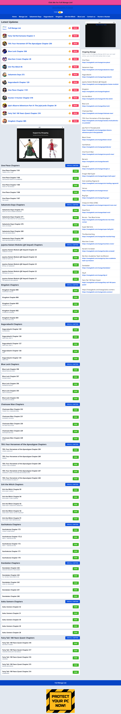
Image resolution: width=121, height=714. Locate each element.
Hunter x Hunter (104, 17)
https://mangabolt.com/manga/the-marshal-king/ (98, 236)
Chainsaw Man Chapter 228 (12, 438)
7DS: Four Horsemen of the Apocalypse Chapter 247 (21, 471)
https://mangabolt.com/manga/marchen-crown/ (98, 244)
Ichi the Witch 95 (15, 67)
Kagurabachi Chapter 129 (18, 82)
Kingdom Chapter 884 (10, 297)
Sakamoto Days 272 (16, 74)
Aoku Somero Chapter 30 (11, 620)
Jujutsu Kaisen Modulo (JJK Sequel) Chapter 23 (19, 264)
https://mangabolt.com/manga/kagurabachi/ (97, 77)
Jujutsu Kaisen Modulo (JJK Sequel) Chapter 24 (19, 257)
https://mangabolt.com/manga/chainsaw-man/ (97, 113)
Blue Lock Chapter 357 (10, 376)
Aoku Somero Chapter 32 (11, 607)
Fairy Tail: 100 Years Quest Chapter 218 (24, 113)
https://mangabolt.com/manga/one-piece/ (96, 62)
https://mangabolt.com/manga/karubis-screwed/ (98, 251)
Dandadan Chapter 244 (11, 568)
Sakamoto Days (35, 17)
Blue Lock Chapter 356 (10, 384)
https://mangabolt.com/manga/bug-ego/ (95, 198)
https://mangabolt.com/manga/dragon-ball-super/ (99, 176)
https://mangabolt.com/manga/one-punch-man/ (98, 154)
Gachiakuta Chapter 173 (11, 529)
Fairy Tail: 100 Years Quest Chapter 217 (16, 650)
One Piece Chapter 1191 (18, 90)
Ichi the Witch (70, 17)
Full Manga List (14, 28)
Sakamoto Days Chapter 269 (12, 231)
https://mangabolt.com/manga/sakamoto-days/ (98, 70)
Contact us (91, 17)
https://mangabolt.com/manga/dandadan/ (96, 268)
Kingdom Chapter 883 (10, 303)
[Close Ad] (62, 127)
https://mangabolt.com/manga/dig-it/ (94, 275)
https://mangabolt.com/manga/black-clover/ (97, 140)
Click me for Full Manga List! (60, 2)
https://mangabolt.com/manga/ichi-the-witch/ (97, 99)
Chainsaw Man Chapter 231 (12, 416)
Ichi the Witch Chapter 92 (11, 511)
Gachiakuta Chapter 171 (11, 551)
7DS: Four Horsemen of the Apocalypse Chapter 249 (21, 456)
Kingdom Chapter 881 (10, 318)
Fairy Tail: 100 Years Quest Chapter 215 (16, 664)
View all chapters (72, 165)
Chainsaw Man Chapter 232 (12, 409)
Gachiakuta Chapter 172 (11, 544)
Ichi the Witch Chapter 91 (11, 518)
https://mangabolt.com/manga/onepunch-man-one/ (99, 205)
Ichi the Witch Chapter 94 (11, 496)
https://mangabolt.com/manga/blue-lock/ (96, 106)
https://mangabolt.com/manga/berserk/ (95, 161)
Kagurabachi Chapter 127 (11, 343)
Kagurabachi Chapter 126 (11, 351)
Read (75, 28)
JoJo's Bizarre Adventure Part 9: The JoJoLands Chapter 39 (32, 105)
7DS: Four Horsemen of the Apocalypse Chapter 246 (21, 478)
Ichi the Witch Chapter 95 (11, 489)
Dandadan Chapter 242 (11, 582)
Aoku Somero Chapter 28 (11, 633)
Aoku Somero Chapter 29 (11, 626)
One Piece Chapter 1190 (11, 178)
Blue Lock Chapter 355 (10, 391)
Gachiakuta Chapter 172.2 (12, 537)
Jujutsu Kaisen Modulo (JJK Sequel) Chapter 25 (19, 250)
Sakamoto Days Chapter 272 (12, 210)
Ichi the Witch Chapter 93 (11, 504)
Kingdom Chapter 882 (10, 311)
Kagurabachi (48, 17)
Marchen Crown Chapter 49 (19, 59)
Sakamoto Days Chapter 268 (12, 238)
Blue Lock (81, 17)
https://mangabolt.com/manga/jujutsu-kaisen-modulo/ (100, 84)
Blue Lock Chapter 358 (17, 51)
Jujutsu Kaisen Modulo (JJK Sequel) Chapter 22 (19, 271)
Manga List (23, 17)
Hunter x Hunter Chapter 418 (20, 98)
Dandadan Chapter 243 (11, 575)
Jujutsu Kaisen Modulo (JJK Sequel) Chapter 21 (19, 278)
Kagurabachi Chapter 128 (11, 336)
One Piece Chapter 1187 (11, 198)
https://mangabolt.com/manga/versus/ (95, 190)
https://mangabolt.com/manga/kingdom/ (96, 91)
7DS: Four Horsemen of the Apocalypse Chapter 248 (21, 464)
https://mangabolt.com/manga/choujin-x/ (96, 169)
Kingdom (59, 17)
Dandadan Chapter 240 (11, 596)
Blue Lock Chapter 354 (10, 398)
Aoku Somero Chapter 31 (11, 613)
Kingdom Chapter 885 (17, 121)
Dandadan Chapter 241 (11, 590)
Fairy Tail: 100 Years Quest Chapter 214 (16, 671)
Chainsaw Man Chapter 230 (12, 424)
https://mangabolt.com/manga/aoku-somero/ (97, 292)
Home (14, 17)
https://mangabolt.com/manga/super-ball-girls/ (98, 229)
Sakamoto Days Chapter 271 (12, 217)
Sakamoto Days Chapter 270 (12, 224)
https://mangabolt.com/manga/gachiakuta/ (96, 147)
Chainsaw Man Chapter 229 (12, 431)
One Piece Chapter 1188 (11, 192)
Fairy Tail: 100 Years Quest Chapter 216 (16, 657)
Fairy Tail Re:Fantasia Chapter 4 (21, 36)
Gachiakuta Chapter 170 (11, 558)
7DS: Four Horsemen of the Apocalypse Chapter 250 (30, 43)
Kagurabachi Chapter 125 (11, 358)
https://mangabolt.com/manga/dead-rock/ (96, 212)
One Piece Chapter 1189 (11, 185)
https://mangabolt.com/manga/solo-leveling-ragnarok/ (100, 183)
